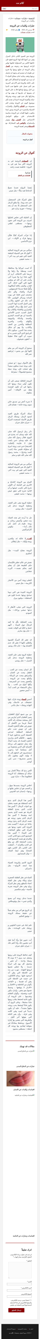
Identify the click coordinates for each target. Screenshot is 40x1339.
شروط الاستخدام (11, 1329)
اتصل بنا (31, 1329)
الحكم (21, 106)
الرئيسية (31, 18)
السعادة (24, 161)
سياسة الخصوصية (22, 1329)
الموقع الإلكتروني (26, 1294)
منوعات (17, 18)
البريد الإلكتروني (26, 1288)
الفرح (29, 538)
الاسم (29, 1281)
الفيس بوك (16, 120)
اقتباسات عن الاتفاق (24, 175)
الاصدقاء (31, 126)
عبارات (24, 18)
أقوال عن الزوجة (27, 139)
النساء (24, 699)
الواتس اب (21, 123)
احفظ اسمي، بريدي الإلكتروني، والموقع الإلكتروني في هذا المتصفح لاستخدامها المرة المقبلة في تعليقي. (21, 1302)
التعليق (29, 1261)
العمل (8, 66)
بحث (4, 8)
